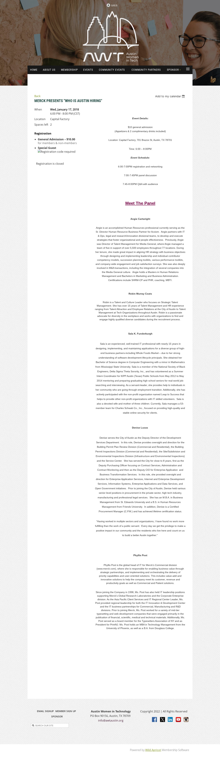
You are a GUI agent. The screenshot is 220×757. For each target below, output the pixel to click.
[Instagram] (186, 720)
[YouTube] (178, 720)
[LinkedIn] (170, 720)
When (38, 109)
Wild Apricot (153, 750)
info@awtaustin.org (110, 720)
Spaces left (41, 124)
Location (40, 119)
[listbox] (170, 96)
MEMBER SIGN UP (65, 711)
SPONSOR (57, 716)
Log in (114, 5)
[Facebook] (154, 720)
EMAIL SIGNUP (45, 711)
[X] (162, 720)
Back (37, 96)
